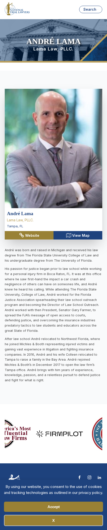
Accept (54, 507)
